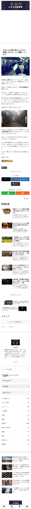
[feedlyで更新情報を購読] (8, 193)
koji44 (15, 347)
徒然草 (4, 167)
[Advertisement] (15, 27)
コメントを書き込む (15, 322)
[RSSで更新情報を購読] (23, 193)
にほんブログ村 (14, 375)
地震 (11, 98)
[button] (15, 184)
